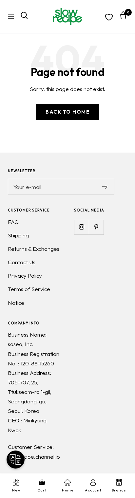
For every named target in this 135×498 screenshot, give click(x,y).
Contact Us (21, 262)
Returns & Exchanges (33, 248)
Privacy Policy (25, 275)
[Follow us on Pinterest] (96, 227)
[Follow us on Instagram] (81, 227)
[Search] (24, 16)
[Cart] (123, 16)
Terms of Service (29, 289)
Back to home (67, 112)
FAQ (13, 221)
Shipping (18, 235)
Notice (16, 302)
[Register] (105, 186)
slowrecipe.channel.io (34, 456)
